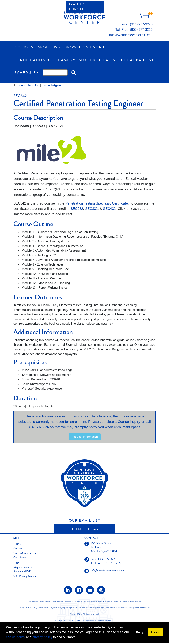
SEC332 (91, 209)
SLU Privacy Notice (24, 576)
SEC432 (109, 209)
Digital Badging (137, 60)
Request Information (84, 436)
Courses (24, 47)
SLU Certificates (97, 60)
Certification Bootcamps (43, 60)
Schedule (25, 72)
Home (17, 544)
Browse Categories (86, 47)
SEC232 (76, 209)
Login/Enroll (20, 562)
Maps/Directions (22, 567)
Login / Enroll (76, 7)
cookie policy (15, 637)
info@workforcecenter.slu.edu (131, 35)
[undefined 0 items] (145, 18)
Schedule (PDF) (22, 571)
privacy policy (42, 637)
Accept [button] (155, 632)
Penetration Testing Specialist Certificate (96, 203)
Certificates (20, 557)
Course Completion (24, 553)
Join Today (84, 529)
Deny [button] (139, 632)
